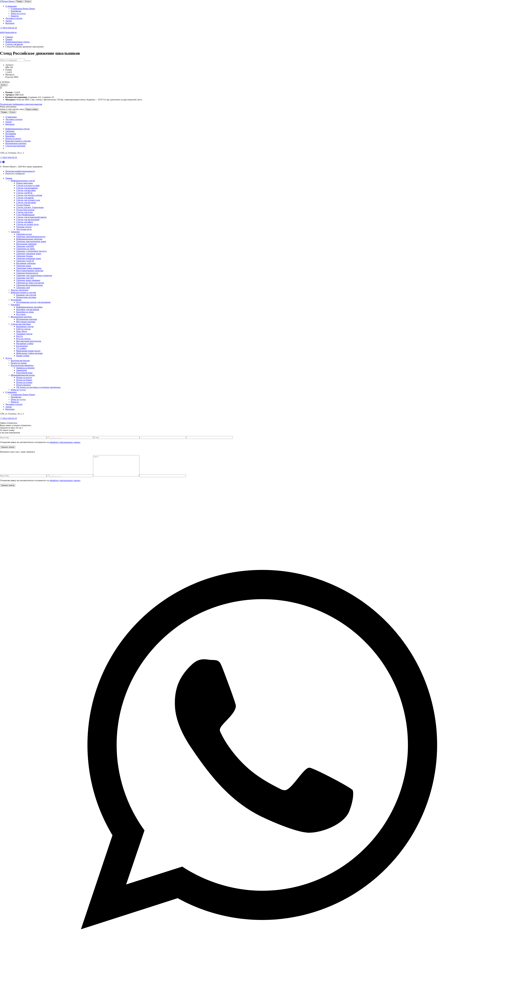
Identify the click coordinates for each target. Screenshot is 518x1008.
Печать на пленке (24, 382)
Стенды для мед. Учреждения (29, 207)
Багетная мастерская (20, 360)
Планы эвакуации (24, 183)
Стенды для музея (24, 212)
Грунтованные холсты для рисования (33, 302)
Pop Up (19, 336)
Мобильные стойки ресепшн (29, 353)
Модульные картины (25, 321)
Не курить (21, 314)
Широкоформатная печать (23, 375)
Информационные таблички (29, 239)
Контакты (9, 23)
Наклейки (10, 136)
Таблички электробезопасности (30, 236)
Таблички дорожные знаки (28, 253)
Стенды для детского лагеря (29, 195)
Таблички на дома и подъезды (30, 283)
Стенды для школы (25, 197)
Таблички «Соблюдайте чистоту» (31, 251)
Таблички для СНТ (25, 278)
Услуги (27, 1)
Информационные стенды (17, 129)
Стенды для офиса (24, 222)
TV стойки (21, 348)
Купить (4, 85)
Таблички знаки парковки (28, 280)
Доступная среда (24, 229)
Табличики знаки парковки (28, 268)
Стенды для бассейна (26, 190)
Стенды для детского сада (28, 200)
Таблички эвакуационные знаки (31, 241)
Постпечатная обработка (22, 365)
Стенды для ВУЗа (24, 193)
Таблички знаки (23, 266)
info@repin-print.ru (8, 32)
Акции (8, 21)
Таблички (9, 131)
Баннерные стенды (25, 326)
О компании (11, 6)
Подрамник (10, 133)
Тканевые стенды (24, 334)
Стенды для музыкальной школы (31, 217)
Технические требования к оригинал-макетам (21, 104)
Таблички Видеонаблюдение (29, 285)
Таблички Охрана (24, 256)
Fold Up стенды (23, 329)
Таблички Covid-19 (25, 261)
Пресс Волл (21, 331)
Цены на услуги (18, 13)
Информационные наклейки (29, 307)
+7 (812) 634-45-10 (8, 28)
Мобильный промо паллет (28, 351)
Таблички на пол (24, 234)
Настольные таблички (26, 244)
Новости (15, 16)
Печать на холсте (13, 138)
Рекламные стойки (24, 343)
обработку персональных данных (65, 442)
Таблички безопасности (27, 273)
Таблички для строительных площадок (34, 275)
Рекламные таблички (26, 263)
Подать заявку (32, 109)
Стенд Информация (25, 215)
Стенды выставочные (15, 146)
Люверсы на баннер (25, 368)
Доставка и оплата (13, 18)
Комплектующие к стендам (17, 141)
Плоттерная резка (24, 373)
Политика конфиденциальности (20, 171)
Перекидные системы (26, 297)
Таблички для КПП (25, 246)
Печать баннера (23, 385)
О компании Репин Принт (23, 8)
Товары (19, 1)
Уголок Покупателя (25, 210)
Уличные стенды (24, 227)
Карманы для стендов (26, 295)
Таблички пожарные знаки (28, 258)
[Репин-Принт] (7, 1)
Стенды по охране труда (27, 224)
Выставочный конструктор (28, 341)
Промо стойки (22, 356)
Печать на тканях (19, 363)
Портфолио (16, 11)
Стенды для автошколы (27, 188)
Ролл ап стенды (23, 338)
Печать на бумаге (24, 380)
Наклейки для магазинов (27, 309)
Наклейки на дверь (25, 312)
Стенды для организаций (27, 219)
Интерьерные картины (15, 143)
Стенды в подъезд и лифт (28, 185)
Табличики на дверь (25, 249)
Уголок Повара (23, 205)
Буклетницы (22, 346)
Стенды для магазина (26, 202)
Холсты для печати (19, 290)
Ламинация (21, 370)
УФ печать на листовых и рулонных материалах (38, 387)
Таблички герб (23, 287)
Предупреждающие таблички (29, 270)
